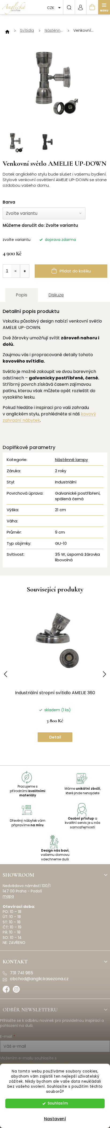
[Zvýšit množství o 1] (24, 271)
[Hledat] (69, 7)
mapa (8, 896)
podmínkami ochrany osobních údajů (35, 1063)
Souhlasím (58, 1103)
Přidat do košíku (75, 271)
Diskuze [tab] (56, 295)
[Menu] (104, 7)
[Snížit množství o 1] (15, 271)
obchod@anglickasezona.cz (39, 979)
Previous (5, 674)
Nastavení (55, 1119)
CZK (51, 7)
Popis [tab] (21, 295)
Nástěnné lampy (71, 459)
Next (104, 674)
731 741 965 (21, 973)
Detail (55, 737)
